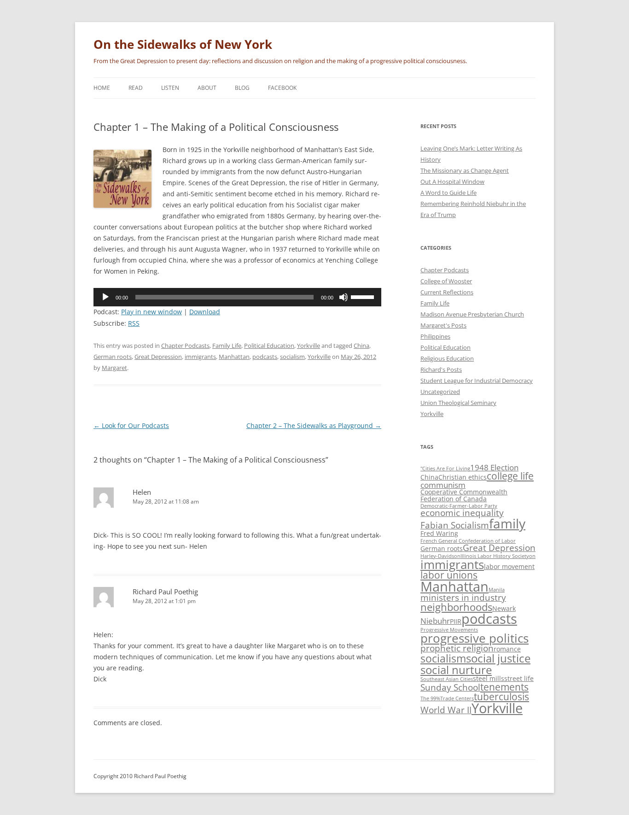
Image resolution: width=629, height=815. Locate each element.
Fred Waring (439, 533)
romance (507, 649)
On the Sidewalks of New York (182, 44)
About (207, 88)
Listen (170, 88)
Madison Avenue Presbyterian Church (472, 314)
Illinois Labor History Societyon (498, 556)
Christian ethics (462, 477)
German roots (112, 356)
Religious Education (447, 358)
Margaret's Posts (443, 325)
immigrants (200, 356)
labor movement (509, 566)
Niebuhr (435, 621)
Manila (497, 589)
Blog (242, 88)
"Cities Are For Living (445, 468)
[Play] (105, 297)
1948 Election (494, 467)
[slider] (364, 296)
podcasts (264, 356)
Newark (504, 608)
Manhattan (234, 356)
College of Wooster (446, 281)
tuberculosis (501, 696)
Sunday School (450, 687)
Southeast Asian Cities (446, 679)
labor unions (449, 575)
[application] (237, 297)
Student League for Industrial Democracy (476, 380)
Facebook (282, 88)
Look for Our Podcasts (131, 425)
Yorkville (308, 345)
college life (510, 475)
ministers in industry (463, 598)
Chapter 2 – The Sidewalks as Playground (313, 425)
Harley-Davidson (440, 556)
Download (204, 311)
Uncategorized (440, 391)
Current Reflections (446, 292)
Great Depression (158, 356)
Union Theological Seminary (458, 403)
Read (135, 88)
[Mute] (343, 297)
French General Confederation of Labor (468, 541)
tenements (504, 686)
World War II (446, 710)
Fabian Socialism (454, 525)
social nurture (456, 669)
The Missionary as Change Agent (464, 170)
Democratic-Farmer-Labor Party (458, 506)
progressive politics (474, 638)
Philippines (435, 336)
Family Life (226, 345)
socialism (292, 356)
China (361, 345)
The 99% (430, 698)
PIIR (455, 621)
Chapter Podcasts (185, 345)
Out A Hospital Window (452, 181)
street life (519, 678)
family (507, 523)
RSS (134, 323)
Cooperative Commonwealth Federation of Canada (463, 495)
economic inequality (462, 513)
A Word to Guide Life (448, 192)
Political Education (269, 345)
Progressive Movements (449, 630)
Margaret (114, 368)
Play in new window (151, 311)
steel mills (488, 678)
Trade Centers (457, 698)
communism (443, 485)
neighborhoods (456, 607)
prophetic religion (457, 648)
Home (101, 88)
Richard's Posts (441, 369)
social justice (498, 658)
